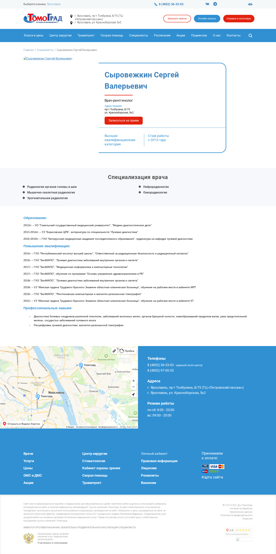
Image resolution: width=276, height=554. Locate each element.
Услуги (28, 461)
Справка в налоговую (239, 18)
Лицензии (149, 468)
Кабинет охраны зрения (101, 468)
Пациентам (199, 35)
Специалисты (138, 35)
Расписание (162, 35)
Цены (28, 468)
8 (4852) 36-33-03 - (174, 365)
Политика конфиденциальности (236, 515)
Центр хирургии (60, 35)
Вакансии (148, 483)
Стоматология (93, 461)
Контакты (234, 35)
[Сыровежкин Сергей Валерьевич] (61, 108)
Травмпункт (86, 35)
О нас (217, 35)
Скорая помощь (112, 35)
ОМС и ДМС (32, 475)
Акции (180, 35)
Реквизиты (150, 475)
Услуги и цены (33, 35)
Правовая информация (159, 461)
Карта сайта (212, 477)
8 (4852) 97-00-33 (160, 370)
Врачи (28, 454)
